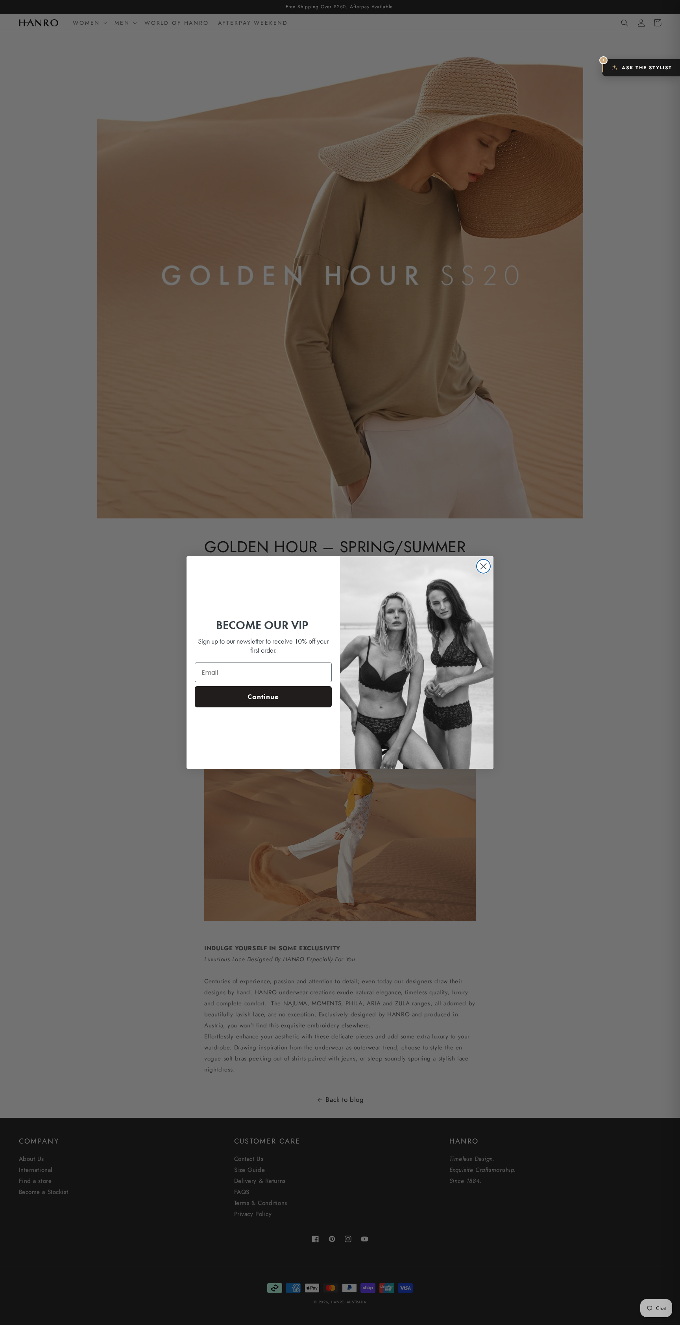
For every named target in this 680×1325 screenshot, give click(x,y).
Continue (263, 696)
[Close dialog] (483, 566)
